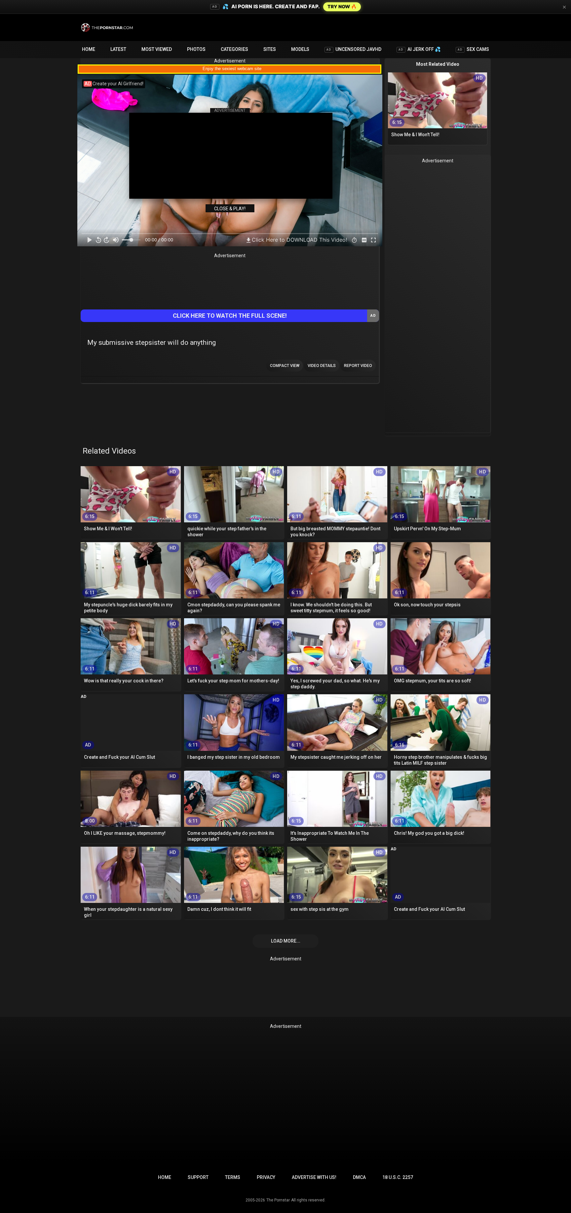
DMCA (359, 1177)
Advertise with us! (314, 1177)
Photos (196, 49)
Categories (234, 49)
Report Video (358, 365)
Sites (269, 49)
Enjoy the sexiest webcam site (232, 68)
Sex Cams (473, 49)
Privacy (266, 1177)
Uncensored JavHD (353, 49)
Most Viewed (156, 49)
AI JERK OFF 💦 (419, 49)
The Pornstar (278, 1200)
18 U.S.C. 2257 (397, 1177)
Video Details (322, 365)
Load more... (285, 941)
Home (88, 49)
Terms (232, 1177)
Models (300, 49)
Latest (118, 49)
